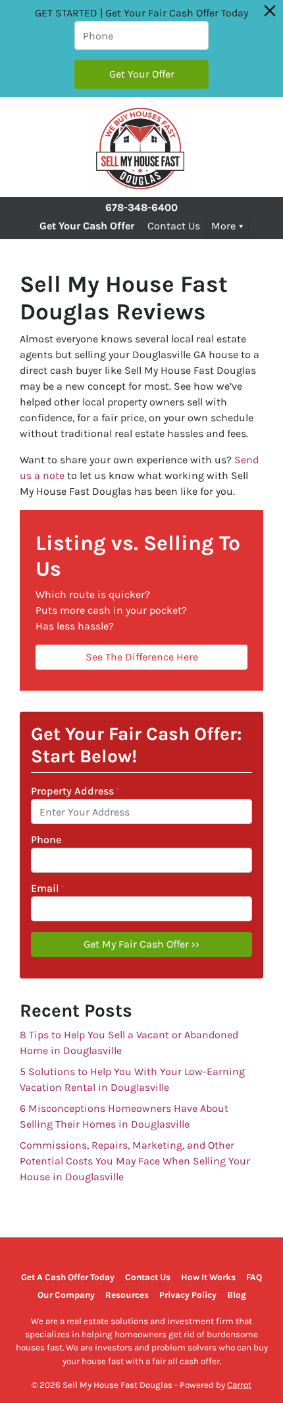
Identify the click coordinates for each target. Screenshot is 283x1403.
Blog (236, 1295)
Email (48, 888)
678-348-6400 (141, 207)
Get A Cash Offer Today (68, 1277)
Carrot (239, 1385)
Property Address (75, 791)
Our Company (66, 1295)
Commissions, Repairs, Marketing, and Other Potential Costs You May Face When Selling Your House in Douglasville (135, 1161)
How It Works (208, 1277)
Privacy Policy (188, 1295)
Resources (127, 1295)
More (223, 225)
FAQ (254, 1277)
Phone (46, 839)
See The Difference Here (142, 657)
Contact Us (173, 225)
